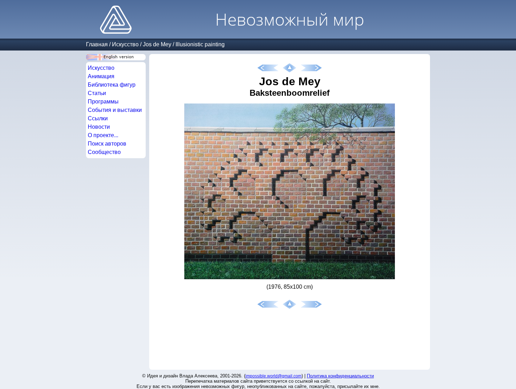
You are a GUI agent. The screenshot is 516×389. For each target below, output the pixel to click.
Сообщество (104, 152)
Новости (99, 127)
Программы (103, 102)
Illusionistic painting (200, 44)
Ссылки (98, 118)
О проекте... (103, 135)
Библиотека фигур (111, 85)
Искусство (125, 44)
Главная (97, 44)
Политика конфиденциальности (340, 375)
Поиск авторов (107, 144)
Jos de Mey (157, 44)
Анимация (101, 76)
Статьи (97, 93)
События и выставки (115, 110)
